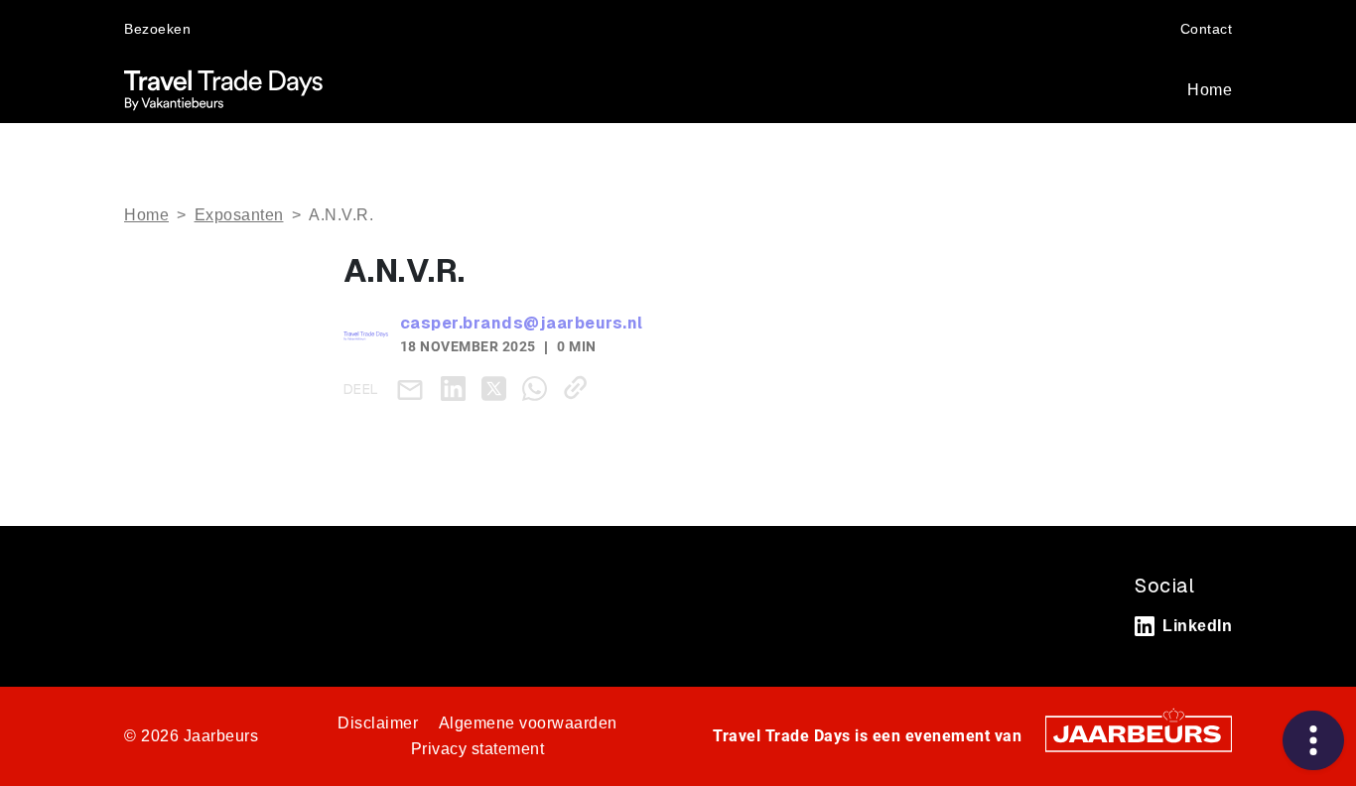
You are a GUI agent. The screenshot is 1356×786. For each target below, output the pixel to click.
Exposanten (239, 214)
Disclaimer (378, 723)
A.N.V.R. (341, 214)
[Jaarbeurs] (1138, 731)
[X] (497, 387)
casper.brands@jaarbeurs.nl (521, 323)
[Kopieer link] (579, 387)
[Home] (223, 90)
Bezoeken (157, 29)
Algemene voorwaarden (528, 723)
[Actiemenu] (1313, 740)
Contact (1206, 29)
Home (1209, 89)
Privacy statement (478, 748)
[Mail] (414, 388)
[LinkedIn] (457, 387)
